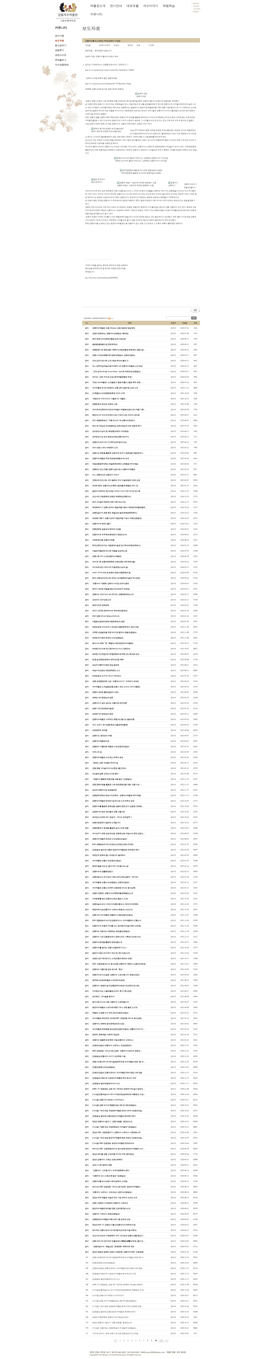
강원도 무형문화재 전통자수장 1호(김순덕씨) (110, 1317)
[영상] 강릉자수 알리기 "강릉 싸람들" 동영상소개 (112, 1323)
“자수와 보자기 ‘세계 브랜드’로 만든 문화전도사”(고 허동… (116, 1333)
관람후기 (59, 50)
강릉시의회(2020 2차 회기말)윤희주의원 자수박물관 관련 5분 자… (118, 1257)
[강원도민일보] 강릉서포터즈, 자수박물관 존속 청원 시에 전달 (117, 1268)
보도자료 (59, 40)
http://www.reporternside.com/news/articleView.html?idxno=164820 (109, 70)
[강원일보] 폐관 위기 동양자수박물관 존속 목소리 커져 (114, 1274)
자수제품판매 (62, 65)
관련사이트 (60, 55)
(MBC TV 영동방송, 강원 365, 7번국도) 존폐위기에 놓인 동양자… (118, 1285)
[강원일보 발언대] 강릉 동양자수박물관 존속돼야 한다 (114, 1312)
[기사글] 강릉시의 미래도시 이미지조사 (108, 1295)
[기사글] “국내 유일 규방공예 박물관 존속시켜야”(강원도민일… (117, 1306)
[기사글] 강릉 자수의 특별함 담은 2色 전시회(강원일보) (114, 1301)
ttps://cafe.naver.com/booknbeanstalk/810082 (101, 278)
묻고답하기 (60, 45)
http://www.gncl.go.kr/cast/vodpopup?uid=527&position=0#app (108, 84)
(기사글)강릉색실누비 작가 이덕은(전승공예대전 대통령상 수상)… (118, 1290)
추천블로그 (60, 60)
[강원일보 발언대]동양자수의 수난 (106, 1279)
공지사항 (59, 36)
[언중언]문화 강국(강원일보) (103, 1263)
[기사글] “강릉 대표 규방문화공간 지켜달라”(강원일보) (114, 1328)
